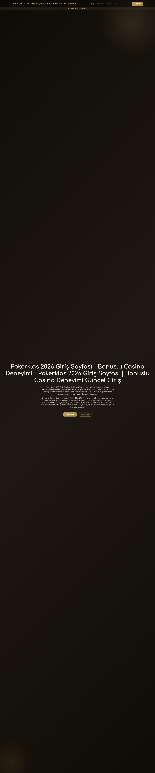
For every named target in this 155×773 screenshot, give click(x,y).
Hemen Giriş (70, 414)
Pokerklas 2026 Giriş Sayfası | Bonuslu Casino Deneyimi (44, 3)
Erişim (93, 4)
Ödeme (109, 4)
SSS (116, 4)
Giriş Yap (138, 4)
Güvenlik (101, 4)
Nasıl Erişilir (85, 414)
